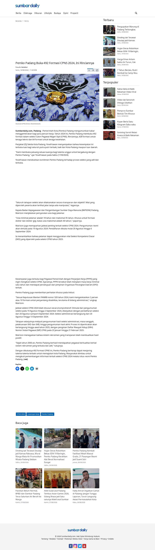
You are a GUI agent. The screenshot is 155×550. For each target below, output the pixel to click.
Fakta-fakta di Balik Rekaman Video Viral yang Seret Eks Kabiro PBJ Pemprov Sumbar (127, 90)
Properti (74, 13)
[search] (136, 13)
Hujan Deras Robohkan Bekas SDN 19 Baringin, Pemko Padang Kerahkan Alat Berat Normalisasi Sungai (55, 456)
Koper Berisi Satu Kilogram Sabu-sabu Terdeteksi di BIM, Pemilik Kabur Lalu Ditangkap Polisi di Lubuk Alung (126, 123)
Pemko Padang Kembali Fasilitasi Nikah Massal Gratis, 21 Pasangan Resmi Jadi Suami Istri (85, 455)
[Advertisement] (57, 40)
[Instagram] (75, 546)
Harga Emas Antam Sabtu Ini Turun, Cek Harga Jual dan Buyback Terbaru (128, 61)
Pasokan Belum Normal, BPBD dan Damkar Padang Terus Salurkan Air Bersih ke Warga (28, 495)
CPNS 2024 (21, 414)
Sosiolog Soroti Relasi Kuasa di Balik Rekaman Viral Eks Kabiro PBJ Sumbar (128, 134)
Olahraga (27, 13)
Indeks (111, 539)
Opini (65, 13)
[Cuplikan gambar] (29, 438)
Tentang (44, 539)
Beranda (19, 21)
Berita (18, 13)
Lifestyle (48, 13)
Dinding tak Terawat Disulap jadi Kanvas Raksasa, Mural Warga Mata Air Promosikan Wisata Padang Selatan (28, 455)
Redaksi (24, 67)
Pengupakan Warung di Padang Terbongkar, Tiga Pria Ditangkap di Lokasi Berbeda (128, 28)
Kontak (60, 539)
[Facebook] (71, 546)
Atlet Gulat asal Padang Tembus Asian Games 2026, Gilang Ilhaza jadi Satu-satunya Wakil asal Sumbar (56, 495)
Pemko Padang (47, 414)
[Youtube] (84, 546)
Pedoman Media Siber (73, 539)
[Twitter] (80, 546)
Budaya (57, 13)
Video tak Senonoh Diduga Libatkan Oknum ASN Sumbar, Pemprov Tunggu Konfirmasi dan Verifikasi (126, 101)
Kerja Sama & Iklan (91, 539)
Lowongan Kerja (33, 414)
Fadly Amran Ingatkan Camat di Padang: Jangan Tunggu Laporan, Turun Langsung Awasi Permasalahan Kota (86, 495)
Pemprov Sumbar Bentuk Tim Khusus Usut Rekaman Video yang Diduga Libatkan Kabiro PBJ (127, 112)
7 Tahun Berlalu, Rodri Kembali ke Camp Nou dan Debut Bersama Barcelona (127, 71)
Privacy (104, 539)
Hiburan (38, 13)
